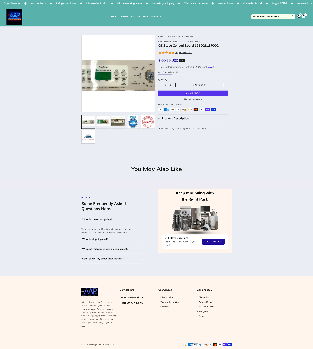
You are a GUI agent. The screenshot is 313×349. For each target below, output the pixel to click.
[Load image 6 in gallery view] (88, 137)
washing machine (206, 306)
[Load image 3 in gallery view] (118, 122)
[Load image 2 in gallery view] (103, 122)
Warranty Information (169, 302)
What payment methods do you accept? (105, 248)
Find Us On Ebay (131, 303)
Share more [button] (200, 128)
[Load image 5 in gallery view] (148, 122)
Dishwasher (203, 297)
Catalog (124, 16)
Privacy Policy (166, 297)
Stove (201, 316)
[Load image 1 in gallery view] (88, 122)
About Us (135, 16)
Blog (145, 16)
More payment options (193, 99)
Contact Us (156, 16)
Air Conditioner (205, 302)
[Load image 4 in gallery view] (133, 122)
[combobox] (273, 16)
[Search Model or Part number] (292, 16)
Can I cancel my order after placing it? (103, 258)
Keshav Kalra (108, 344)
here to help (213, 241)
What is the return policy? (97, 219)
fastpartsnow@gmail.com (132, 297)
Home (113, 16)
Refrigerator (204, 311)
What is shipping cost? (95, 239)
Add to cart (199, 85)
